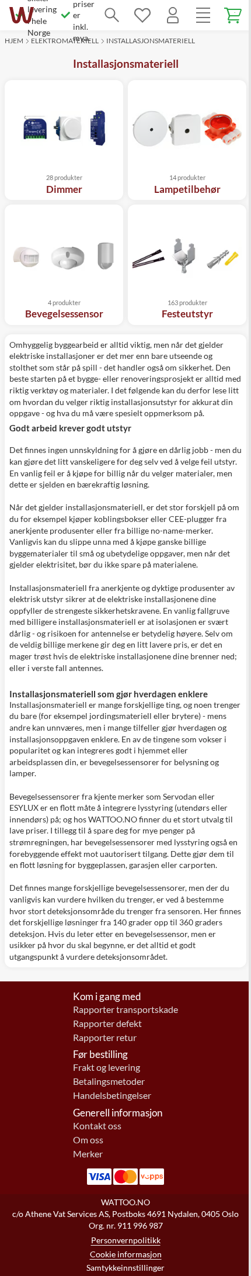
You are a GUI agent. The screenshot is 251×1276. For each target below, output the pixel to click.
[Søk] (112, 15)
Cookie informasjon (126, 1254)
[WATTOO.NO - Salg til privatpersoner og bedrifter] (22, 15)
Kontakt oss (97, 1126)
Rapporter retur (105, 1037)
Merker (88, 1154)
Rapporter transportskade (125, 1009)
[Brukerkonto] (173, 15)
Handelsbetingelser (112, 1095)
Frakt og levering (106, 1067)
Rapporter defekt (107, 1023)
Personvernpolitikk (126, 1240)
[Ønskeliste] (142, 15)
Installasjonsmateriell (150, 40)
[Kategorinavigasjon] (203, 15)
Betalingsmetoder (109, 1081)
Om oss (88, 1140)
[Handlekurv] (233, 15)
